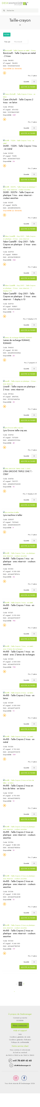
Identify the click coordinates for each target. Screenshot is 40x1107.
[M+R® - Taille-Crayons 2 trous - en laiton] (18, 693)
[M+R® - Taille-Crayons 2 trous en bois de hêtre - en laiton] (20, 781)
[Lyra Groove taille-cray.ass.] (13, 427)
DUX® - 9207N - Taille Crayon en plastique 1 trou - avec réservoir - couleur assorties (18, 195)
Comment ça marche (20, 1018)
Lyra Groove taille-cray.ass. (15, 430)
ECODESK (20, 1020)
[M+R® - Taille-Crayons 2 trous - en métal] (18, 736)
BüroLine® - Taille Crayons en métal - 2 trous (19, 55)
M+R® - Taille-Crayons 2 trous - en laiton (18, 697)
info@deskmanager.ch (22, 1065)
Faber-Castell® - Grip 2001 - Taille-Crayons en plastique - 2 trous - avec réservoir (19, 244)
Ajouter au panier (28, 87)
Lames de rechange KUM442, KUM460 (16, 342)
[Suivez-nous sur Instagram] (16, 1078)
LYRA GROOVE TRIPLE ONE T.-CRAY (18, 473)
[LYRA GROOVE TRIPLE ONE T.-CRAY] (16, 468)
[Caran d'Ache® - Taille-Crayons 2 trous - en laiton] (20, 95)
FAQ (20, 1034)
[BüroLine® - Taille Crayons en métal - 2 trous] (19, 50)
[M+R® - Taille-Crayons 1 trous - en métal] (18, 602)
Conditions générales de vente (20, 1037)
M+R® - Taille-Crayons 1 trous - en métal (18, 607)
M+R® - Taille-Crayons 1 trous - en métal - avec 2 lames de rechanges (19, 653)
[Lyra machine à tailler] (11, 512)
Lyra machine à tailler (12, 515)
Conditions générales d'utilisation (20, 1040)
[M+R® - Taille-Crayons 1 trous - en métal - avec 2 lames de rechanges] (20, 647)
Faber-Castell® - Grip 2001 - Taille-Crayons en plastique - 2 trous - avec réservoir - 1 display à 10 (19, 296)
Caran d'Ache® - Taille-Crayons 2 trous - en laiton (18, 101)
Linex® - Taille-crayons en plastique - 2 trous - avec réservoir (19, 388)
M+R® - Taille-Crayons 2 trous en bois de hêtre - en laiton (18, 787)
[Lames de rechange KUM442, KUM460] (17, 337)
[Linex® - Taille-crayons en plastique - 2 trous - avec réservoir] (20, 382)
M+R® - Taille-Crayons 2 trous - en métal (18, 741)
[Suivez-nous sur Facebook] (24, 1078)
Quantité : (27, 81)
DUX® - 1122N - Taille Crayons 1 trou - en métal (20, 147)
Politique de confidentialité (20, 1042)
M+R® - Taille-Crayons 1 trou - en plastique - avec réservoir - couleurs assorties (19, 561)
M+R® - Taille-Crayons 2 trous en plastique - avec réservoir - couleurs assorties (19, 835)
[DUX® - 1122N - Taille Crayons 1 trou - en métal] (20, 142)
